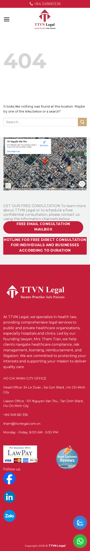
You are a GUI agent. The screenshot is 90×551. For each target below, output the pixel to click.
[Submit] (82, 122)
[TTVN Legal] (45, 19)
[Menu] (6, 19)
